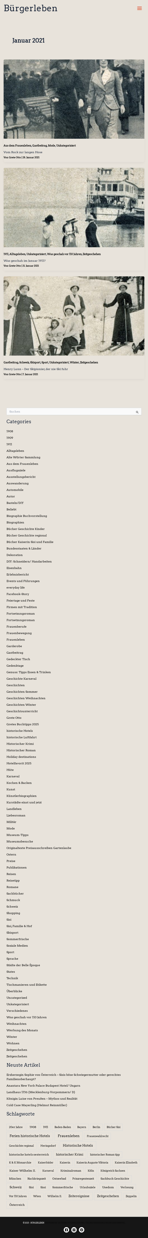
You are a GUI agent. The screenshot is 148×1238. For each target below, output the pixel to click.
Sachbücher (15, 893)
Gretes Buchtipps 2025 (22, 724)
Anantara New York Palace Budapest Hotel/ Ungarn (43, 1085)
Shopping (13, 913)
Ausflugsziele (15, 470)
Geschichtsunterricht (22, 711)
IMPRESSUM (51, 1223)
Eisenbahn (14, 568)
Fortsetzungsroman (20, 613)
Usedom (108, 1187)
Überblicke (14, 991)
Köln (91, 1170)
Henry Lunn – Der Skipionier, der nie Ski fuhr (36, 369)
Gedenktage (15, 665)
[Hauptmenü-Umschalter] (139, 8)
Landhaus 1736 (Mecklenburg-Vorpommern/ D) (40, 1092)
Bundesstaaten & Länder (24, 548)
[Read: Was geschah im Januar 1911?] (74, 207)
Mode (51, 145)
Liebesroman (15, 815)
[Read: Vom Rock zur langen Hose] (74, 99)
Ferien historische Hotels (30, 1136)
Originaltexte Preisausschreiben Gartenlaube (38, 848)
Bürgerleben (31, 8)
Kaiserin (65, 1162)
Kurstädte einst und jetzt (24, 802)
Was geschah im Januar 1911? (24, 260)
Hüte (10, 770)
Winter (74, 362)
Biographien (15, 522)
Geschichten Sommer (22, 691)
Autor (10, 496)
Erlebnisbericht (17, 574)
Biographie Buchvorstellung (26, 516)
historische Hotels (19, 730)
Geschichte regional (21, 1145)
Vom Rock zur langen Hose (23, 152)
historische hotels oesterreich (29, 1154)
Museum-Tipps (17, 835)
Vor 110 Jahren (18, 1196)
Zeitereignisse (79, 1196)
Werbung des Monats (22, 1030)
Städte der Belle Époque (23, 965)
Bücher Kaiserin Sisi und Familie (29, 542)
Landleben (14, 809)
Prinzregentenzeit (83, 1178)
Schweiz (24, 362)
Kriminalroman (70, 1170)
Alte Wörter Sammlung (23, 457)
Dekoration (14, 555)
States (10, 971)
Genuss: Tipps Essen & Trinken (28, 672)
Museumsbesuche (19, 841)
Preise (10, 861)
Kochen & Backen (19, 783)
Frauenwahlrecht (97, 1136)
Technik (12, 978)
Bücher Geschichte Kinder (25, 529)
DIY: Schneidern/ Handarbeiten (29, 561)
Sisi (8, 919)
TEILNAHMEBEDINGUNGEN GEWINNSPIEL (105, 1223)
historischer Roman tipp (105, 1154)
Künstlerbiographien (21, 796)
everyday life (15, 587)
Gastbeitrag (39, 145)
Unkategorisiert (66, 145)
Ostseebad (59, 1178)
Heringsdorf (48, 1145)
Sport (45, 362)
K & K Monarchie (20, 1162)
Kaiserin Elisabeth (126, 1162)
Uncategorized (16, 997)
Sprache (12, 958)
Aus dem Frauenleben (17, 145)
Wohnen (12, 1043)
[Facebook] (66, 1230)
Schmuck (13, 900)
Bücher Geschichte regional (26, 535)
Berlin (96, 1127)
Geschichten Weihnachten (25, 698)
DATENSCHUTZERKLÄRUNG (71, 1223)
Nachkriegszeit (36, 1178)
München (15, 1178)
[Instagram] (74, 1230)
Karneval (12, 776)
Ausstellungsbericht (21, 477)
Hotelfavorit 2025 (18, 763)
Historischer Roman (21, 750)
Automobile (14, 490)
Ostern (11, 854)
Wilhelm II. (54, 1196)
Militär (11, 822)
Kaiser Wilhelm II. (22, 1170)
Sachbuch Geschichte (115, 1178)
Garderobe (14, 646)
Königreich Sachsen (113, 1170)
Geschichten (15, 685)
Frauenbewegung (19, 633)
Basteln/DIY (15, 503)
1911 (6, 254)
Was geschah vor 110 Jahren (64, 254)
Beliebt (11, 509)
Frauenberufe (16, 626)
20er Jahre (16, 1127)
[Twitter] (81, 1230)
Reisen (11, 874)
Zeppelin (131, 1196)
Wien (37, 1196)
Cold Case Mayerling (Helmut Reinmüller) (36, 1105)
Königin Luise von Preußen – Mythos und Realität (41, 1098)
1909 (9, 437)
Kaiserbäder (45, 1162)
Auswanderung (17, 483)
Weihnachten (16, 1023)
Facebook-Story (17, 594)
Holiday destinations (21, 757)
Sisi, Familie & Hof (19, 926)
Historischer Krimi (20, 744)
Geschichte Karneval (21, 678)
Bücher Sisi (113, 1127)
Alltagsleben (17, 254)
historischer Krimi (69, 1154)
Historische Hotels (78, 1145)
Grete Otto (13, 717)
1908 (9, 431)
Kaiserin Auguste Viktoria (92, 1162)
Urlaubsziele (87, 1187)
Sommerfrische (17, 939)
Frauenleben (15, 639)
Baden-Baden (63, 1127)
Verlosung (127, 1187)
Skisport (35, 362)
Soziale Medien (17, 945)
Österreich (17, 1205)
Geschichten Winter (21, 704)
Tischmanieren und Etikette (26, 984)
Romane (12, 887)
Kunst (10, 789)
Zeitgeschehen (92, 254)
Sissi (43, 1187)
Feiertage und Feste (20, 600)
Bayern (81, 1127)
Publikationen (16, 867)
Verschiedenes (17, 1010)
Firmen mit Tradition (21, 607)
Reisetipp (13, 880)
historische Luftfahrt (21, 737)
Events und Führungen (23, 581)
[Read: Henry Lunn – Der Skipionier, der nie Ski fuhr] (74, 315)
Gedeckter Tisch (18, 659)
